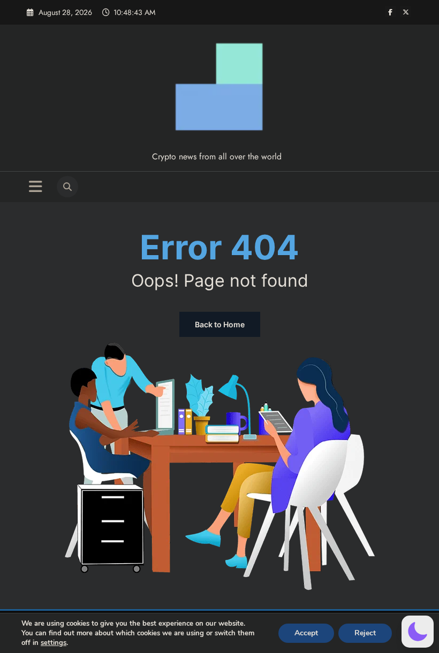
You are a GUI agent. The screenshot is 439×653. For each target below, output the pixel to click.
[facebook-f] (390, 11)
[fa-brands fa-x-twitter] (405, 11)
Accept (306, 633)
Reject (365, 633)
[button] (418, 632)
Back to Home (220, 324)
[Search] (67, 187)
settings (53, 643)
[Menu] (35, 186)
